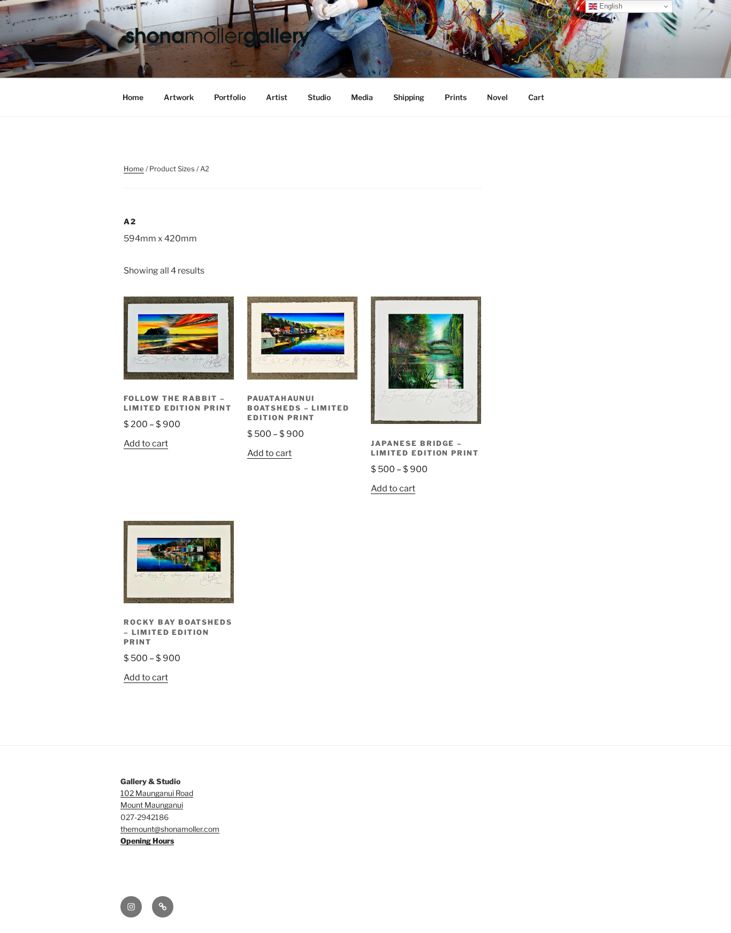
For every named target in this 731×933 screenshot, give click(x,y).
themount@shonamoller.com (169, 828)
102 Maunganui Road (156, 793)
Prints (456, 97)
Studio (319, 97)
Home (133, 97)
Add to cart (146, 443)
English (609, 6)
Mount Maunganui (151, 804)
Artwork (179, 97)
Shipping (408, 97)
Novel (497, 97)
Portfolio (230, 97)
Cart (536, 97)
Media (362, 97)
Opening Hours (147, 840)
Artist (276, 97)
